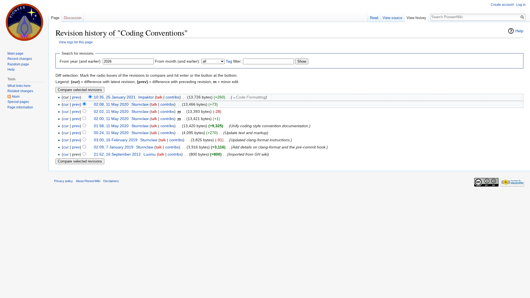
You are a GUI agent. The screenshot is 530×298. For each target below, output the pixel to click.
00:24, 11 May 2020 (111, 133)
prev (76, 97)
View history (416, 18)
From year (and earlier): (81, 61)
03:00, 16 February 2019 (115, 140)
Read (374, 18)
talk (159, 97)
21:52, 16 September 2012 (117, 154)
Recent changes (19, 59)
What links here (19, 86)
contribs (172, 97)
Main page (15, 53)
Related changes (20, 91)
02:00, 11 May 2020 (111, 118)
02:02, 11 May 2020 (111, 111)
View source (392, 18)
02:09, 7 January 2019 (113, 147)
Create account (502, 5)
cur (66, 104)
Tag (229, 61)
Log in (521, 5)
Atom (16, 97)
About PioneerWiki (88, 181)
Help (519, 31)
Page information (20, 107)
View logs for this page (76, 42)
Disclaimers (111, 181)
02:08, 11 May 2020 (111, 104)
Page (55, 18)
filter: (234, 61)
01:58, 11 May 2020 (111, 126)
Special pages (18, 102)
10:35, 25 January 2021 (115, 97)
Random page (18, 64)
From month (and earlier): (177, 61)
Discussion (72, 18)
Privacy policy (63, 181)
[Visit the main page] (24, 22)
